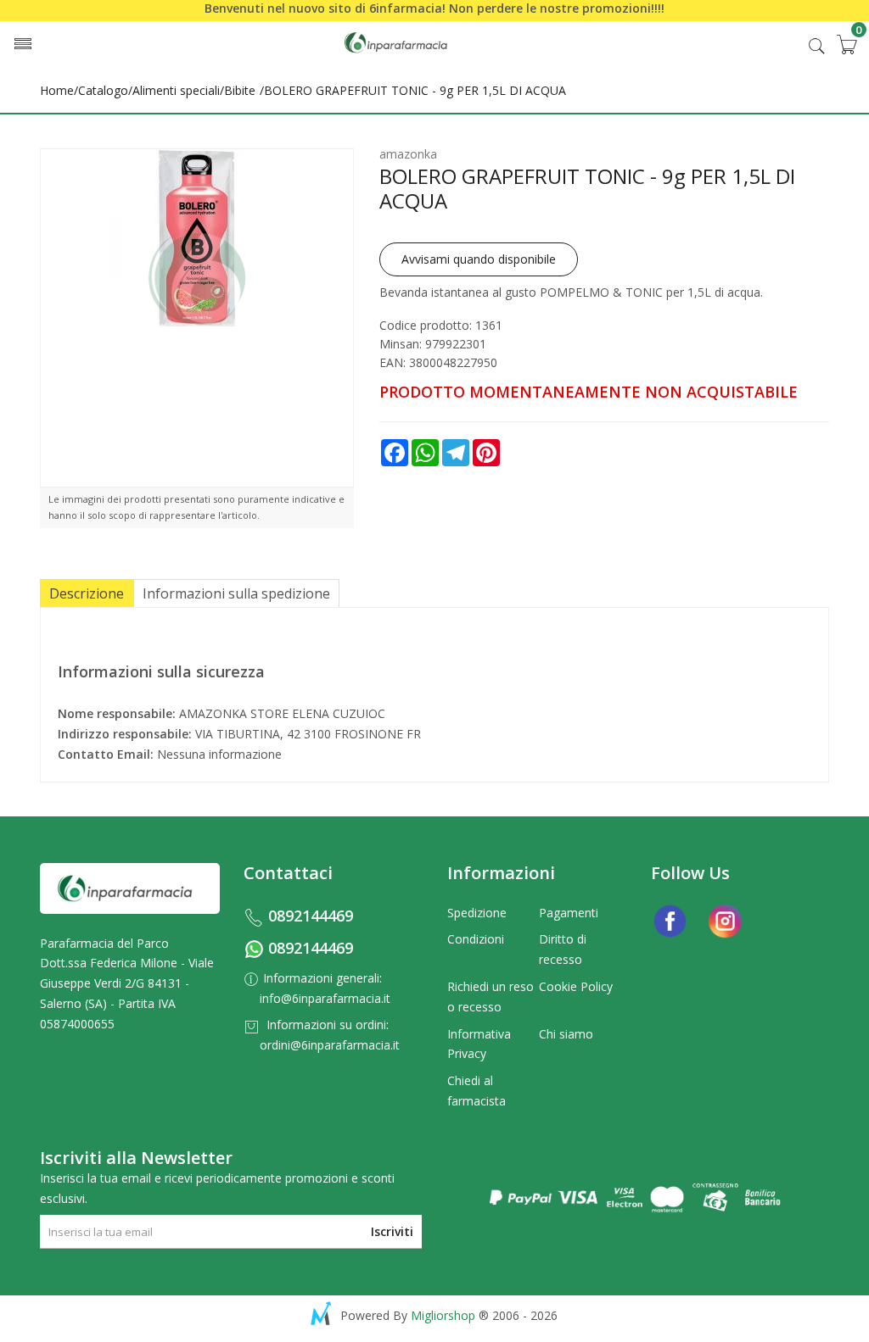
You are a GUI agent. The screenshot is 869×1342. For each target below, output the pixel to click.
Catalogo (103, 90)
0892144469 (310, 915)
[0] (846, 44)
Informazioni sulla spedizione (236, 593)
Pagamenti (568, 913)
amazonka (408, 154)
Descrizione (86, 593)
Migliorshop (443, 1315)
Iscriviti (392, 1231)
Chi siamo (566, 1034)
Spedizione (477, 913)
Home (57, 90)
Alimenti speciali (176, 90)
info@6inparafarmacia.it (325, 998)
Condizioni (475, 939)
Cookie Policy (576, 986)
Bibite (239, 90)
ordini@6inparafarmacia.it (330, 1045)
